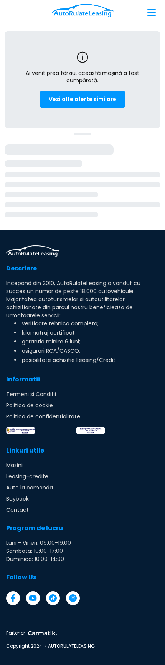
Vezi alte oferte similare (82, 99)
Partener (15, 633)
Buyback (17, 498)
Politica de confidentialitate (43, 416)
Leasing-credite (27, 476)
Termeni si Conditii (31, 394)
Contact (17, 510)
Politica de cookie (29, 405)
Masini (14, 465)
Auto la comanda (29, 487)
